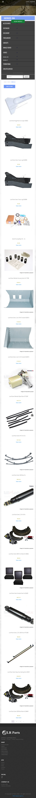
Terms (13, 739)
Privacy (9, 739)
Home (5, 82)
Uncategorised (8, 69)
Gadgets (5, 43)
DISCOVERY (6, 33)
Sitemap (3, 739)
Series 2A (5, 57)
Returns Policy (19, 739)
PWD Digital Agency (18, 796)
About (2, 764)
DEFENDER (6, 28)
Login (27, 1)
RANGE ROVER (7, 48)
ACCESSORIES (7, 23)
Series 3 (5, 60)
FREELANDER (6, 38)
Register (32, 1)
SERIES (5, 52)
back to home (9, 86)
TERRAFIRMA (6, 64)
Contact (3, 767)
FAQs (2, 765)
